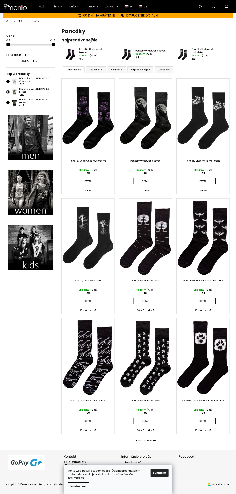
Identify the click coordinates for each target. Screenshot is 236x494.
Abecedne (164, 69)
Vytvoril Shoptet (221, 484)
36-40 (203, 190)
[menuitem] (43, 6)
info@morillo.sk (77, 461)
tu (82, 478)
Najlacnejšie (96, 69)
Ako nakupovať (132, 462)
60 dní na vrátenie (99, 15)
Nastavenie (78, 486)
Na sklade (18, 55)
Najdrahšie (116, 69)
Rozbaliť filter (29, 60)
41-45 (88, 190)
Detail (88, 181)
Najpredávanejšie (140, 69)
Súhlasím (159, 473)
